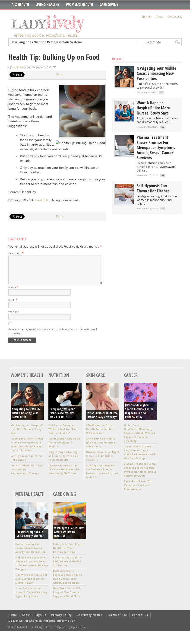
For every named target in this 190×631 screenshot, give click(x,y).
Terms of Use (117, 615)
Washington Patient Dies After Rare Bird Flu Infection (69, 532)
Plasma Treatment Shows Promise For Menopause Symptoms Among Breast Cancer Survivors (156, 147)
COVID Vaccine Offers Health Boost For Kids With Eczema (100, 429)
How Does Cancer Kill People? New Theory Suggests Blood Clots (66, 592)
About (159, 17)
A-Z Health (20, 4)
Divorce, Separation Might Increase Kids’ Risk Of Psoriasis (102, 456)
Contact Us (174, 17)
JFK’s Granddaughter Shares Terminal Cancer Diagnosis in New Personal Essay (139, 411)
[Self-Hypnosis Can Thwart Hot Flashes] (124, 203)
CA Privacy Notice (89, 615)
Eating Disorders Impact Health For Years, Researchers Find (68, 548)
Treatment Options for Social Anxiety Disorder (30, 534)
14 (163, 208)
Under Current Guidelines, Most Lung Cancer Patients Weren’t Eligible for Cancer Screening (139, 433)
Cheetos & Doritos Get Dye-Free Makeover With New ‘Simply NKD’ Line (64, 469)
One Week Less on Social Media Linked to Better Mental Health (31, 578)
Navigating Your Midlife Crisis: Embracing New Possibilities (156, 73)
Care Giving (108, 4)
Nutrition (58, 375)
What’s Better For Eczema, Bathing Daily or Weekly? (102, 415)
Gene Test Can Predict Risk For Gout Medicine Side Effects (100, 442)
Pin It (59, 74)
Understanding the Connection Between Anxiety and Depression (30, 548)
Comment (16, 253)
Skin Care (95, 375)
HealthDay (42, 200)
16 (163, 127)
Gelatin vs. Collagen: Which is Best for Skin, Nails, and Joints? (62, 429)
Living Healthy (47, 4)
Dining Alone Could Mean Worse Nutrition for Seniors (64, 442)
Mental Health (29, 494)
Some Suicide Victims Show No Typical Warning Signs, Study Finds (31, 592)
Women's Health (27, 375)
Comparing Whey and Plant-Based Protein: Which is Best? (62, 413)
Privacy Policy (61, 615)
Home (12, 615)
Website (13, 312)
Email (13, 300)
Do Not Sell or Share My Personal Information (41, 621)
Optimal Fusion (79, 627)
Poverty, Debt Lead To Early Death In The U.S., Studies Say (67, 561)
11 (163, 175)
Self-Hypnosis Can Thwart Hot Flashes (153, 188)
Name (13, 287)
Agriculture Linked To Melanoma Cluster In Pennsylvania (137, 485)
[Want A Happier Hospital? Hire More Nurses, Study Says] (124, 120)
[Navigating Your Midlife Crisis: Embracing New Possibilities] (124, 86)
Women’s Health (79, 4)
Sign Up (147, 17)
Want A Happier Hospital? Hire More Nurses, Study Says (153, 107)
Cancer (131, 375)
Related (118, 59)
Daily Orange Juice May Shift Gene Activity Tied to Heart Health (63, 456)
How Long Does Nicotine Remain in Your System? (46, 42)
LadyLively (19, 67)
